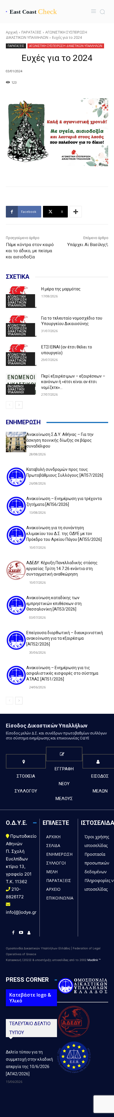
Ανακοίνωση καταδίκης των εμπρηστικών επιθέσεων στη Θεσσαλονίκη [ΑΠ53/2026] (54, 603)
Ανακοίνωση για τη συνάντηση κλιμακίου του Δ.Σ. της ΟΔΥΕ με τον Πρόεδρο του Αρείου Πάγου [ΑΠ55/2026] (64, 533)
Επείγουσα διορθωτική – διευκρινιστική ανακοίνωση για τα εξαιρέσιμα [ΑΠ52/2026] (64, 638)
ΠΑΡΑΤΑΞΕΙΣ (31, 32)
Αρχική (12, 32)
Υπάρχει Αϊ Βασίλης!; (87, 244)
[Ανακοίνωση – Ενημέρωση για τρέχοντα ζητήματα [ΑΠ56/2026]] (16, 506)
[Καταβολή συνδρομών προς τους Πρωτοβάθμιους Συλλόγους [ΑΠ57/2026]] (16, 477)
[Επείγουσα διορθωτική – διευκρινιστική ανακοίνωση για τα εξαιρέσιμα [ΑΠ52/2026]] (16, 640)
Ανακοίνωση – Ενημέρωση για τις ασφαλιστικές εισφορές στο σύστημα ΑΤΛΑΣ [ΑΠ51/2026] (62, 673)
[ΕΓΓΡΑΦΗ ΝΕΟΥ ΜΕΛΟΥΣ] (64, 754)
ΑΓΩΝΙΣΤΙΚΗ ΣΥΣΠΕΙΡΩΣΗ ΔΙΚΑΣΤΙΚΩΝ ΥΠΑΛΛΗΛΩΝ (46, 35)
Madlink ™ (94, 960)
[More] (76, 212)
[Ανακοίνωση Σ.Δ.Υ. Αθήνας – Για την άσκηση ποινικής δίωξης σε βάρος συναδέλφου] (16, 442)
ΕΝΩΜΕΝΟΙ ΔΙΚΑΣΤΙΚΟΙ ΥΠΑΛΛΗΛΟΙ (16, 389)
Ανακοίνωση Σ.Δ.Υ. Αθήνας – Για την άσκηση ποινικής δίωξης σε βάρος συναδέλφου (60, 440)
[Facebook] (13, 932)
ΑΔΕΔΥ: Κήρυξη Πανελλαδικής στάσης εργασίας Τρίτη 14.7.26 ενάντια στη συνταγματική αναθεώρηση (62, 568)
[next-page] (19, 405)
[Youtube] (21, 932)
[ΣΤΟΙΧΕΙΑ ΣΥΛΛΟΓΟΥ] (26, 761)
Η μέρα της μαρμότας (61, 289)
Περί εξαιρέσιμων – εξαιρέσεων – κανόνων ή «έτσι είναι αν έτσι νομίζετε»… (73, 382)
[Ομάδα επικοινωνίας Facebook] (29, 932)
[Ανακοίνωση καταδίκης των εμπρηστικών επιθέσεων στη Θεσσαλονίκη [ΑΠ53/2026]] (16, 605)
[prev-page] (9, 405)
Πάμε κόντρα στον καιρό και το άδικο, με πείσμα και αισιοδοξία (30, 250)
